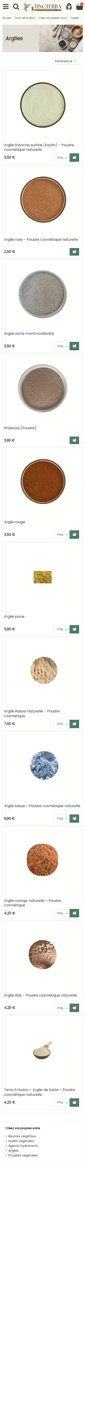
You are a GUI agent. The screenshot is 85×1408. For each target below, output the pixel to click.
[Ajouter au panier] (74, 157)
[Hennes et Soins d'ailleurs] (43, 6)
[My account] (68, 7)
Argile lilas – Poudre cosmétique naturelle (40, 995)
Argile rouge (14, 522)
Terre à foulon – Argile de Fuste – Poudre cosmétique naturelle (39, 1092)
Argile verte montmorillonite (29, 333)
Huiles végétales (21, 1141)
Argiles (13, 1150)
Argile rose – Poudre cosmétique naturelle (41, 239)
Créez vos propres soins (23, 1128)
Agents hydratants (23, 1146)
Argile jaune (14, 616)
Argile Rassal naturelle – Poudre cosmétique (32, 713)
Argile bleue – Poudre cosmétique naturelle (42, 806)
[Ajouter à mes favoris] (79, 77)
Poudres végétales (23, 1155)
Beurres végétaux (22, 1136)
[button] (65, 61)
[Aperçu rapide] (79, 85)
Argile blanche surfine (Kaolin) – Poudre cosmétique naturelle (39, 147)
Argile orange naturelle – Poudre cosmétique (32, 903)
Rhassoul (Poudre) (20, 428)
